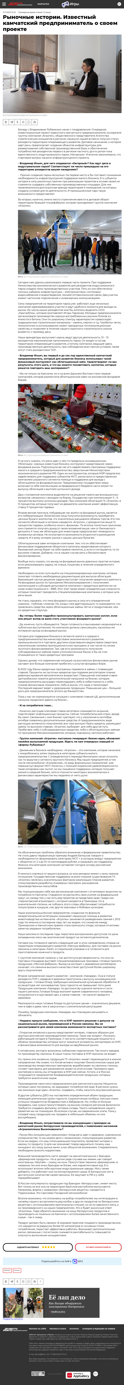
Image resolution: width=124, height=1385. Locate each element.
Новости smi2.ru (13, 1319)
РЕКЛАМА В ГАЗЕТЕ (58, 1329)
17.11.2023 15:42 (9, 12)
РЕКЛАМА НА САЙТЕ (37, 1329)
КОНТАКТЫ (74, 1329)
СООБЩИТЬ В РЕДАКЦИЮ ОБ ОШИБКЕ (98, 1329)
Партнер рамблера (55, 1374)
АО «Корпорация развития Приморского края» (25, 115)
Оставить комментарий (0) (98, 1247)
